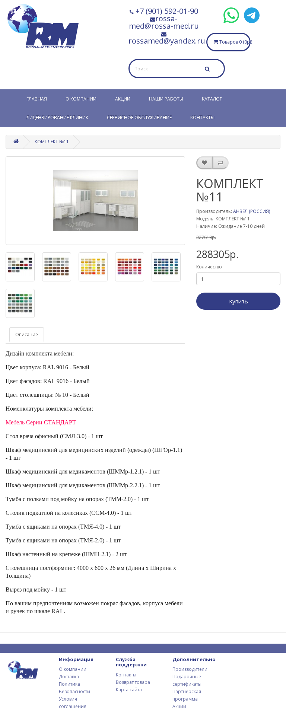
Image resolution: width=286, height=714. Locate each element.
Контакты (202, 117)
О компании (81, 99)
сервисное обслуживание (139, 117)
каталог (212, 99)
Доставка (69, 676)
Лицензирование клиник (57, 117)
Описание (26, 334)
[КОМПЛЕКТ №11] (95, 200)
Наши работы (166, 99)
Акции (122, 99)
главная (36, 99)
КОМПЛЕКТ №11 (52, 141)
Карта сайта (129, 689)
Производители (189, 669)
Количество (209, 267)
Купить (238, 301)
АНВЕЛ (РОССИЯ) (251, 211)
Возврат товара (133, 682)
